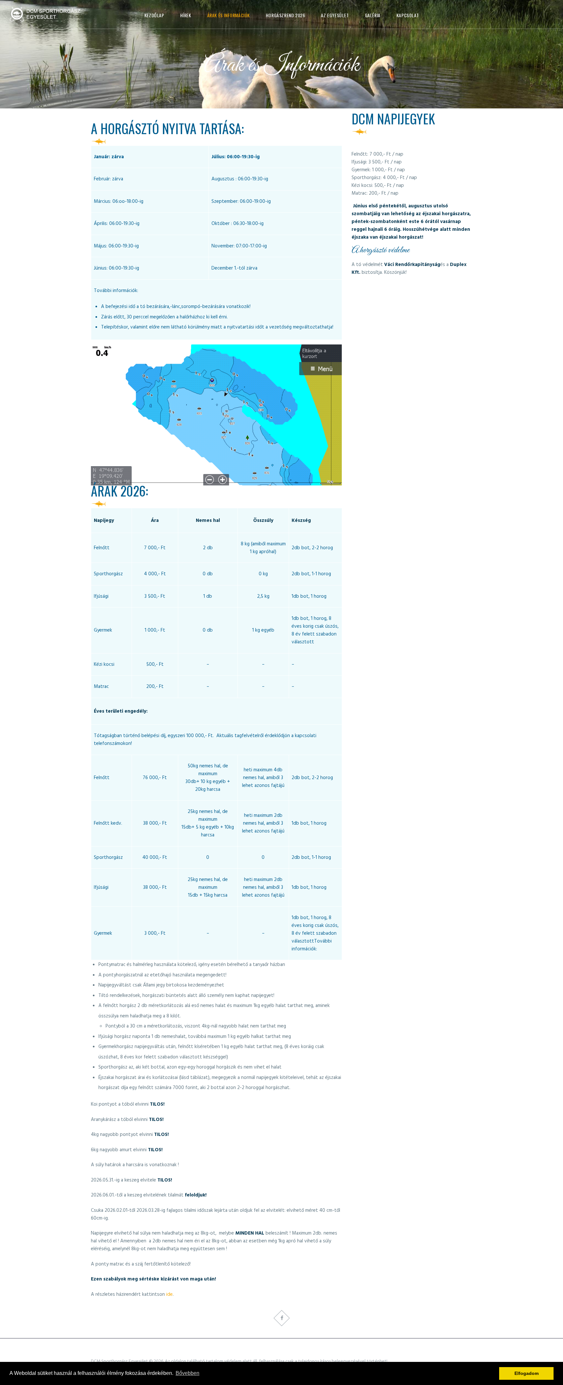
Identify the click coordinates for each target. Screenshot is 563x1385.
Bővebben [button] (187, 1373)
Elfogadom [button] (526, 1373)
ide (169, 1294)
